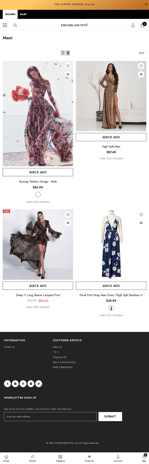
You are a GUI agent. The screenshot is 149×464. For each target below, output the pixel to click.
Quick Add (38, 172)
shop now (90, 4)
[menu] (5, 25)
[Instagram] (15, 383)
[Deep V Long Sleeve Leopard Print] (38, 244)
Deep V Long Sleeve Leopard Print (38, 295)
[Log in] (133, 25)
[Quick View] (68, 74)
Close (145, 4)
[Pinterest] (23, 383)
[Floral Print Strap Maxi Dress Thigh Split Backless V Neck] (111, 244)
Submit (110, 416)
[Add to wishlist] (68, 66)
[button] (63, 53)
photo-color (111, 308)
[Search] (15, 25)
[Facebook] (7, 383)
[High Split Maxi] (111, 96)
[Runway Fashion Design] (38, 113)
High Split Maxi (111, 146)
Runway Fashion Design (38, 181)
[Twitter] (38, 383)
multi (38, 194)
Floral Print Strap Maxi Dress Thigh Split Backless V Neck (111, 295)
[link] (32, 458)
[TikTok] (30, 383)
